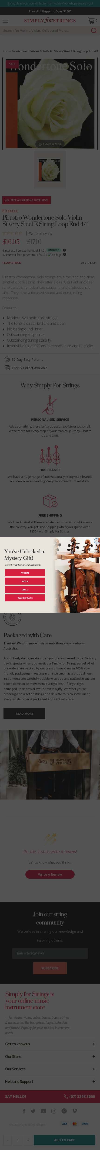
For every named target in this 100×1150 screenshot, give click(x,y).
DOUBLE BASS (25, 597)
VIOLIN (25, 572)
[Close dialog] (96, 541)
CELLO (25, 589)
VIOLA (25, 580)
